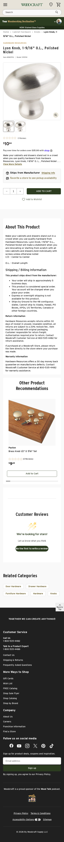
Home (6, 32)
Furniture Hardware (16, 593)
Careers (7, 721)
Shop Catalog (10, 698)
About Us (8, 716)
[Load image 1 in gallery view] (8, 126)
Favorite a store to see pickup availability (33, 178)
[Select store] (52, 4)
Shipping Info (48, 173)
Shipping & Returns (13, 660)
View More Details (12, 164)
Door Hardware (13, 586)
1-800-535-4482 (11, 641)
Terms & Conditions (40, 813)
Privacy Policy (43, 774)
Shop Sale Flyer (11, 693)
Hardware (38, 593)
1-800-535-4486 (11, 649)
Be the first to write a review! (32, 548)
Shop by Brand (10, 703)
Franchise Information (14, 726)
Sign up (32, 768)
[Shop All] (5, 4)
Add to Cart (32, 473)
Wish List (7, 683)
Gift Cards (8, 678)
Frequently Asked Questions (17, 665)
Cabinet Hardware (21, 32)
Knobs (37, 32)
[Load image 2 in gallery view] (20, 126)
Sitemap (47, 819)
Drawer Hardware (37, 586)
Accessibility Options (23, 819)
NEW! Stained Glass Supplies (32, 28)
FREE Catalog (10, 688)
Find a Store (9, 731)
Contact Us (8, 655)
